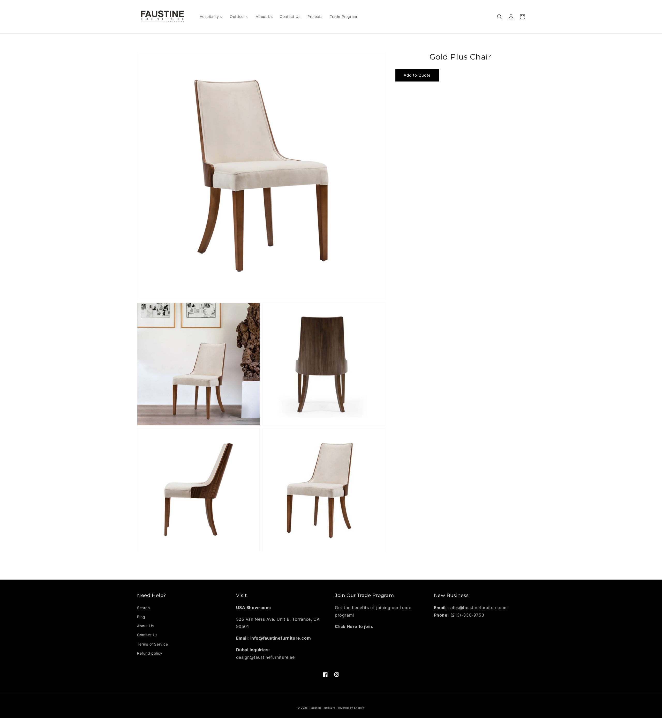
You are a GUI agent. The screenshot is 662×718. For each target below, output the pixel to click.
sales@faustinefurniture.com (478, 607)
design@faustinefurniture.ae (265, 657)
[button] (499, 17)
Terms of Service (152, 644)
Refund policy (149, 653)
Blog (141, 617)
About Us (145, 626)
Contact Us (147, 635)
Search (143, 607)
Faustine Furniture (323, 707)
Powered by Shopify (351, 707)
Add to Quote (417, 75)
